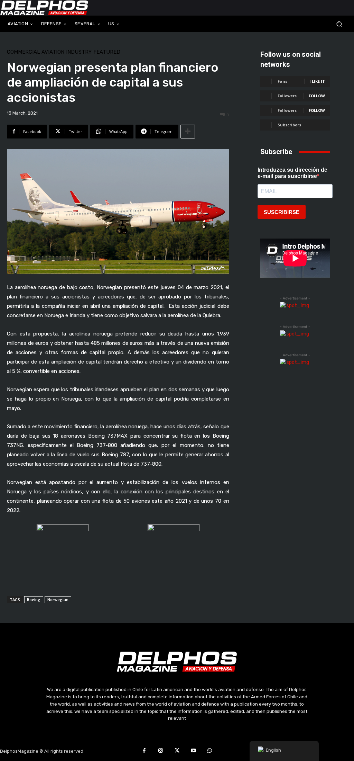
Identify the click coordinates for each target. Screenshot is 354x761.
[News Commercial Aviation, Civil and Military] (44, 8)
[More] (187, 131)
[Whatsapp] (209, 751)
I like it (317, 81)
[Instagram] (160, 751)
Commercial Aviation (35, 52)
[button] (309, 24)
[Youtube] (193, 751)
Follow (317, 95)
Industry (79, 52)
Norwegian (57, 599)
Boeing (33, 599)
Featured (106, 52)
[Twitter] (177, 751)
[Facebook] (144, 751)
